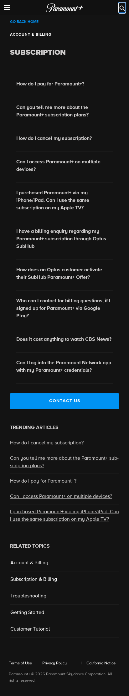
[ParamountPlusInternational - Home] (64, 7)
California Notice (101, 663)
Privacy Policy (54, 663)
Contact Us (64, 401)
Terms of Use (20, 663)
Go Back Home (24, 22)
